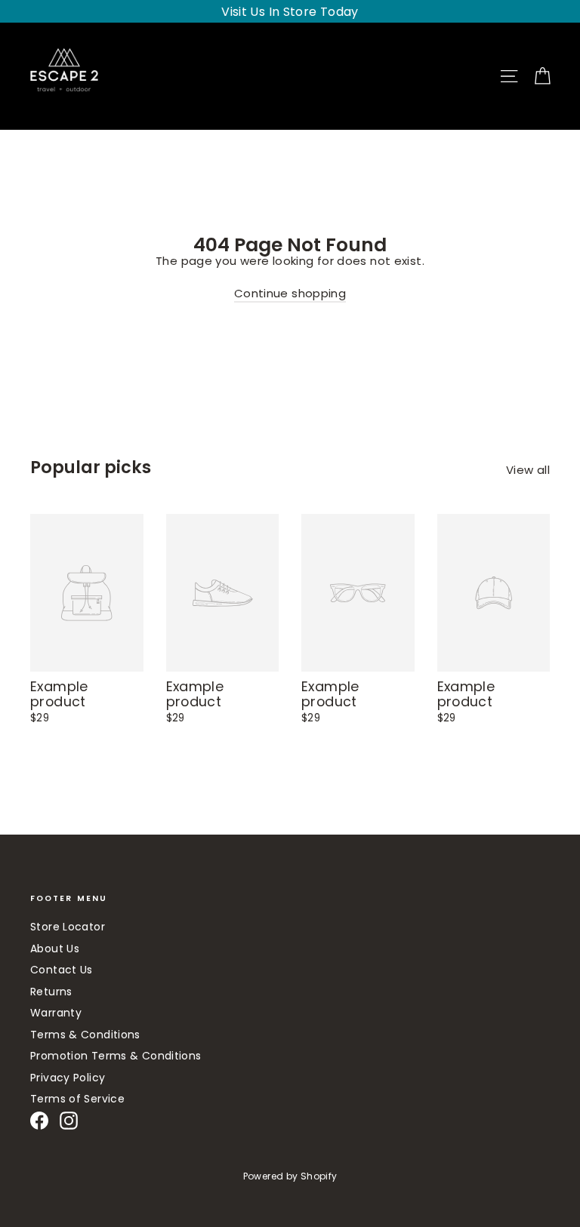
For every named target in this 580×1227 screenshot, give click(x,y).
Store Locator (67, 926)
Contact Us (61, 969)
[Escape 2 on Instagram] (69, 1121)
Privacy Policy (67, 1077)
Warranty (56, 1012)
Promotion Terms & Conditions (116, 1055)
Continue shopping (290, 293)
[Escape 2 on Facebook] (39, 1121)
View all (528, 469)
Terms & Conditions (85, 1034)
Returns (51, 991)
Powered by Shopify (290, 1176)
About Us (54, 948)
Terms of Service (77, 1098)
